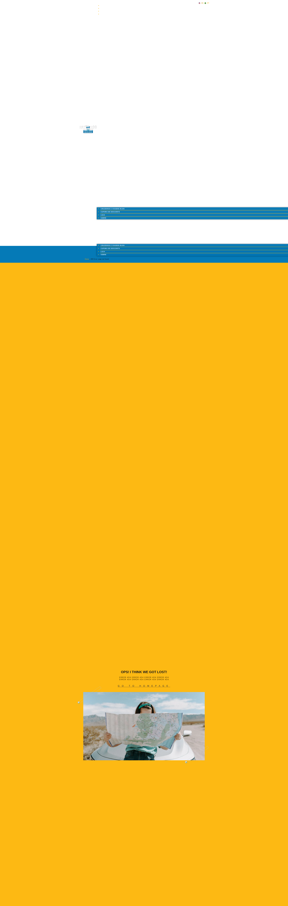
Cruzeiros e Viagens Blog (113, 5)
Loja (104, 11)
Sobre (104, 14)
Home (87, 259)
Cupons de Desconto (111, 8)
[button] (153, 131)
